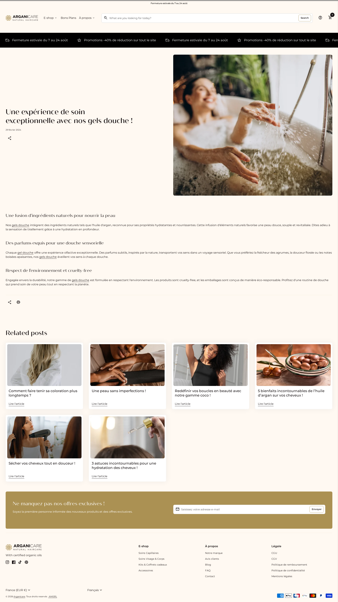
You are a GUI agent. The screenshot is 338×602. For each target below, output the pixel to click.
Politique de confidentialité (288, 570)
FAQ (208, 570)
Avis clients (212, 558)
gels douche (20, 225)
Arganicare (19, 596)
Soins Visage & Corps (151, 558)
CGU (274, 553)
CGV (274, 558)
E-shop (50, 18)
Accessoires (146, 570)
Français (95, 590)
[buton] (45, 590)
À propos (87, 18)
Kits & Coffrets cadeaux (153, 564)
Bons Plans (68, 18)
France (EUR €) (18, 590)
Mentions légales (281, 576)
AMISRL (52, 596)
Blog (208, 564)
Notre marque (214, 553)
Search (305, 17)
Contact (210, 576)
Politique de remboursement (289, 564)
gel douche (25, 252)
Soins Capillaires (149, 553)
